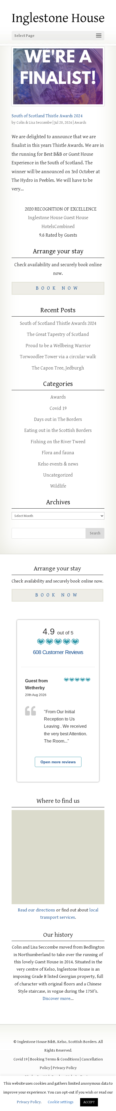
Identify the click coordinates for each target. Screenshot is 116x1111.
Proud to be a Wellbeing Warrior (58, 346)
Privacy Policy (65, 1068)
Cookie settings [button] (60, 1102)
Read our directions (36, 910)
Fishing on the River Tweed (58, 442)
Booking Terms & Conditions (54, 1059)
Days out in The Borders (58, 419)
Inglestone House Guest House (58, 218)
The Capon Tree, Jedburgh (58, 368)
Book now (58, 288)
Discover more (56, 998)
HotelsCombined (58, 226)
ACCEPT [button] (89, 1102)
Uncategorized (58, 475)
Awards (80, 122)
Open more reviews (58, 762)
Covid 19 (58, 408)
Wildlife (58, 486)
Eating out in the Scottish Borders (58, 430)
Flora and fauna (58, 453)
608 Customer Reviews (58, 652)
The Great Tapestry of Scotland (58, 334)
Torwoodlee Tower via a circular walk (58, 357)
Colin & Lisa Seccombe (34, 122)
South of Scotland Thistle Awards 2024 (47, 116)
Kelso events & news (58, 464)
